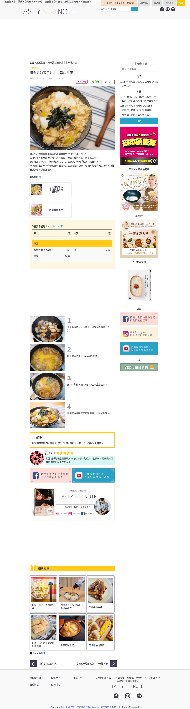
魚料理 (125, 115)
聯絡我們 (55, 678)
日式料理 (146, 82)
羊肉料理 (137, 106)
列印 (109, 81)
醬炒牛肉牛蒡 (95, 607)
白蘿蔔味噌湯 (67, 645)
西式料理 (126, 86)
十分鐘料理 (127, 97)
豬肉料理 (135, 110)
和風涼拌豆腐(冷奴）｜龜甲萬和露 (72, 606)
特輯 (156, 82)
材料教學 (139, 97)
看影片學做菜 (151, 101)
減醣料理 (151, 97)
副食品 (136, 82)
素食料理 (126, 106)
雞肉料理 (146, 110)
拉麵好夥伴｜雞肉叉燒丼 (43, 606)
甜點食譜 (137, 101)
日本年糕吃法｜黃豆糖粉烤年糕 (43, 644)
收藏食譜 (82, 82)
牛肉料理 (126, 101)
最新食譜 (144, 3)
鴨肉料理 (135, 115)
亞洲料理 (126, 82)
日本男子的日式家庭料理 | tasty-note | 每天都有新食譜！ (91, 707)
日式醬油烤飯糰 (96, 645)
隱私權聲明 (35, 678)
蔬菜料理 (149, 106)
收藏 (181, 3)
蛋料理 (42, 653)
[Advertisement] (95, 40)
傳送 (96, 81)
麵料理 (145, 115)
